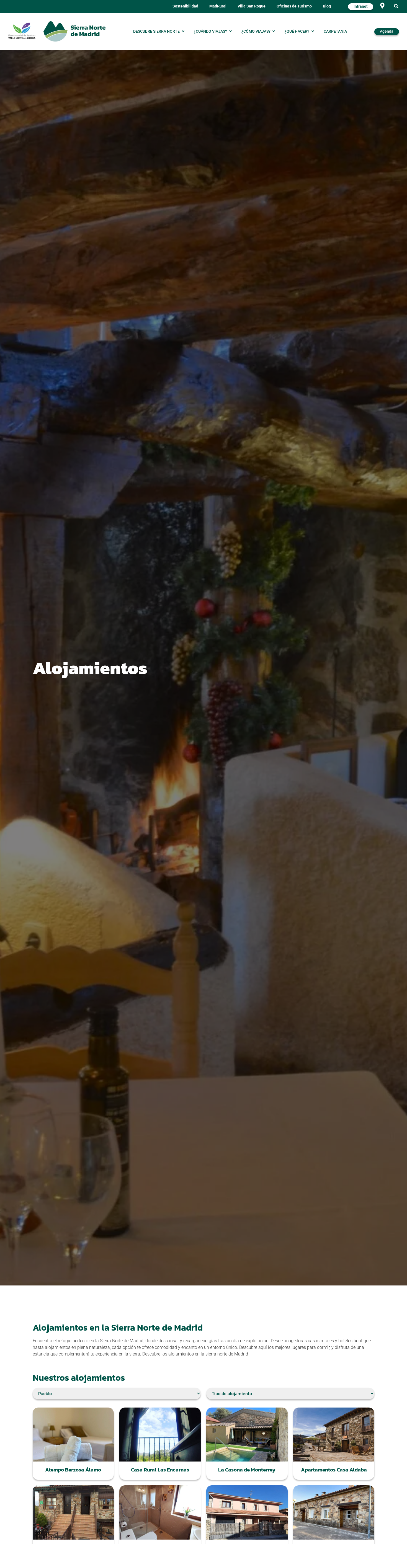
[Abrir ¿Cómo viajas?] (274, 32)
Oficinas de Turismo (294, 6)
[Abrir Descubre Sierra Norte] (183, 32)
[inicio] (74, 31)
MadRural (217, 6)
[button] (396, 6)
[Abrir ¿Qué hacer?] (313, 32)
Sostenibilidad (185, 6)
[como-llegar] (382, 6)
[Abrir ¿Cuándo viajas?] (230, 32)
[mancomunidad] (22, 31)
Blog (327, 6)
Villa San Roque (252, 6)
